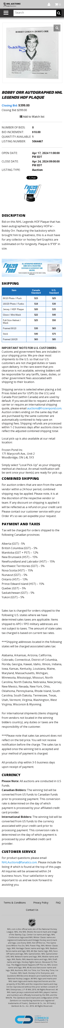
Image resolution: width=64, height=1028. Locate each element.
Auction (37, 170)
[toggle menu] (6, 12)
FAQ (58, 902)
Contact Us (32, 909)
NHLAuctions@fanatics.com (19, 862)
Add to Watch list (33, 116)
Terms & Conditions (15, 902)
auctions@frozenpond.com (44, 408)
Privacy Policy (40, 902)
